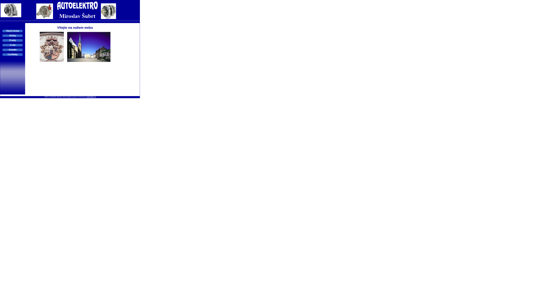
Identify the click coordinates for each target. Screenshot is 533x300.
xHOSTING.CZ (91, 97)
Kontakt (13, 49)
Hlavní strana (12, 31)
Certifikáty (13, 54)
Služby (12, 35)
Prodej (12, 40)
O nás (13, 45)
